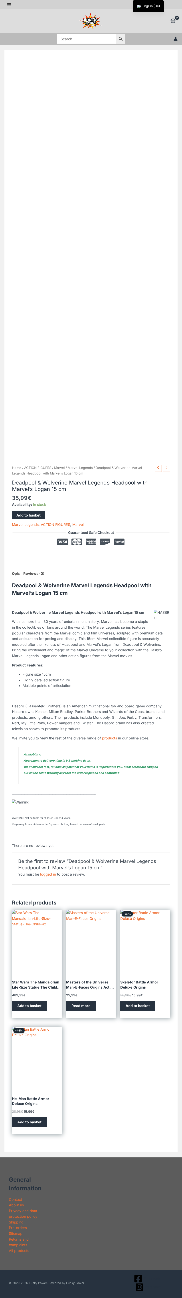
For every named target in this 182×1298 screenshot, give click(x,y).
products (109, 738)
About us (16, 1205)
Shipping (16, 1222)
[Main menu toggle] (9, 4)
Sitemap (15, 1233)
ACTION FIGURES (37, 468)
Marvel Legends (80, 468)
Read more (81, 1005)
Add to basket (28, 515)
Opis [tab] (16, 573)
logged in (48, 874)
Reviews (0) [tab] (33, 573)
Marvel (59, 468)
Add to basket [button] (29, 1005)
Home (16, 468)
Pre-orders (18, 1227)
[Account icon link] (176, 39)
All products (19, 1250)
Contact (15, 1199)
